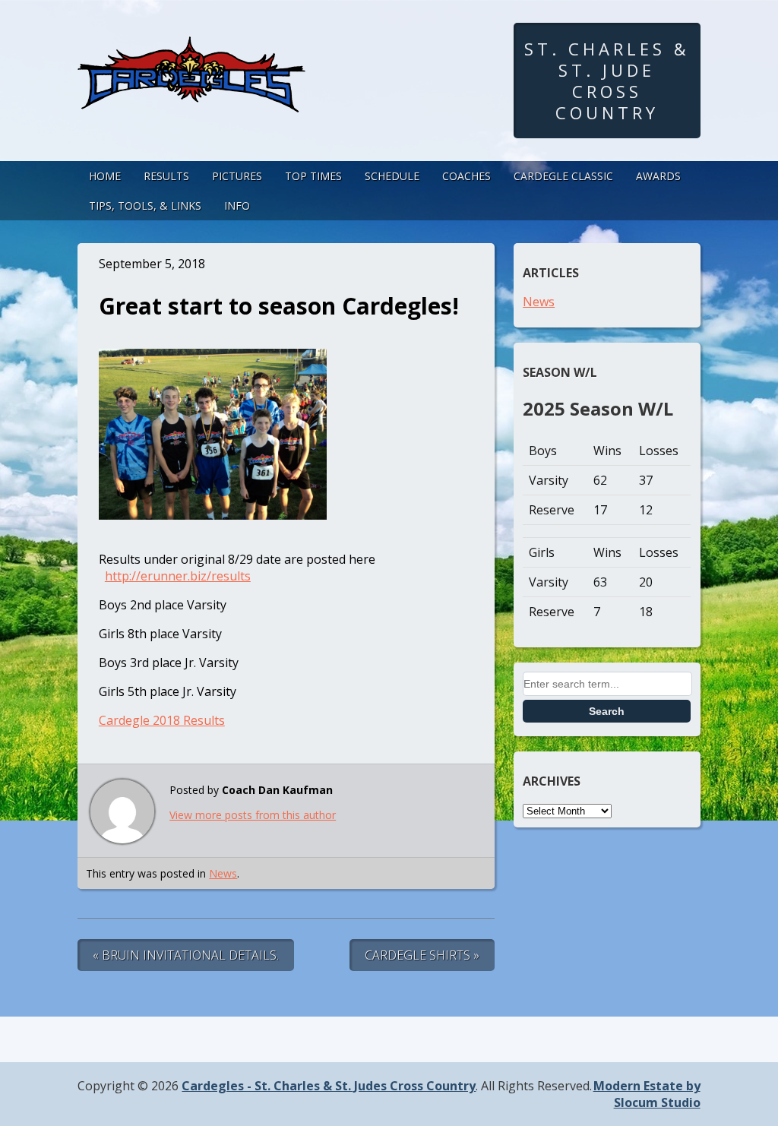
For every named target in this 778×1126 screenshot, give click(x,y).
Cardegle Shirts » (422, 955)
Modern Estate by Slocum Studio (647, 1094)
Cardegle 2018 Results (162, 720)
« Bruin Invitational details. (186, 955)
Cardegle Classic (563, 176)
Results (166, 176)
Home (105, 176)
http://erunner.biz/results (178, 576)
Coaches (466, 176)
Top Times (313, 176)
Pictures (237, 176)
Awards (658, 176)
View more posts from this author (252, 815)
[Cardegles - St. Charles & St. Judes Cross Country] (191, 98)
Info (237, 205)
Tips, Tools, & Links (145, 205)
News (223, 873)
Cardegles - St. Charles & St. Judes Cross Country (329, 1085)
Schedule (392, 176)
